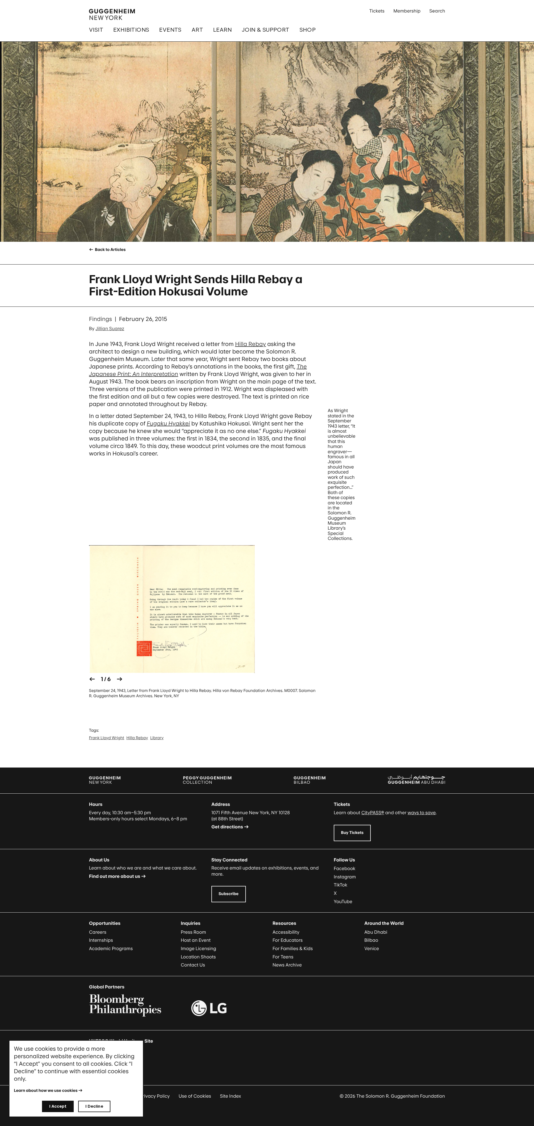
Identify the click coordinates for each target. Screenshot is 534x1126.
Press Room (193, 932)
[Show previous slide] (92, 679)
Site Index (230, 1096)
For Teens (283, 957)
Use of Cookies (195, 1096)
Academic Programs (111, 948)
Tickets (377, 11)
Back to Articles (109, 249)
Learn (222, 29)
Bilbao (371, 940)
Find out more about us (114, 876)
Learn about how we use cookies (46, 1090)
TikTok (340, 885)
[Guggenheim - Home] (112, 14)
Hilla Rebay (250, 344)
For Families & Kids (293, 948)
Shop (308, 29)
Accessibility (286, 932)
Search (437, 11)
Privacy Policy (155, 1096)
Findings (100, 319)
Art (197, 29)
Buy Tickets (352, 832)
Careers (97, 932)
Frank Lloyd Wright (106, 738)
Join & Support (266, 29)
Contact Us (193, 965)
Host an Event (196, 940)
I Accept (57, 1106)
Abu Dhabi (375, 932)
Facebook (344, 868)
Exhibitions (131, 29)
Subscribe (229, 893)
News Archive (287, 965)
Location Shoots (198, 957)
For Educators (288, 940)
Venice (371, 948)
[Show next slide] (120, 679)
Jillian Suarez (110, 328)
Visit (96, 29)
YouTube (343, 901)
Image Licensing (198, 948)
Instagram (345, 877)
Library (157, 738)
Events (170, 29)
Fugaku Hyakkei (168, 423)
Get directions (227, 826)
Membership (407, 11)
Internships (101, 940)
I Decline (94, 1106)
